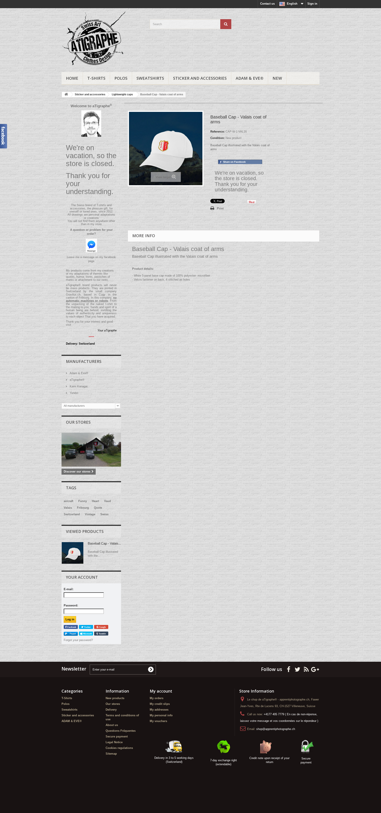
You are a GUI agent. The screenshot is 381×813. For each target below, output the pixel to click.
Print (220, 208)
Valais (68, 507)
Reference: (217, 131)
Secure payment (117, 736)
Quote (98, 507)
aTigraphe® (76, 379)
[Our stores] (91, 450)
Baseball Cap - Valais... (104, 543)
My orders (156, 698)
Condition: (217, 138)
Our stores (78, 422)
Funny (82, 501)
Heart (95, 501)
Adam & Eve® (78, 373)
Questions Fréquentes (121, 730)
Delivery (111, 709)
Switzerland (72, 514)
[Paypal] (71, 634)
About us (112, 725)
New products (115, 698)
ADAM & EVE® (249, 78)
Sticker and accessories (200, 78)
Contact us (267, 3)
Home (72, 78)
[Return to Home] (66, 94)
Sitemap (111, 753)
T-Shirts (96, 78)
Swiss (104, 514)
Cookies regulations (119, 748)
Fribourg (83, 507)
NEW (277, 78)
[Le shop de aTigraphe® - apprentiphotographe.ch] (102, 39)
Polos (120, 78)
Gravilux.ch (73, 294)
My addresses (159, 709)
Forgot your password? (78, 640)
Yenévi (73, 393)
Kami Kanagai (78, 386)
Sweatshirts (150, 78)
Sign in (312, 3)
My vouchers (158, 721)
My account (161, 691)
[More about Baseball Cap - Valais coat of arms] (73, 553)
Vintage (90, 514)
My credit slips (160, 704)
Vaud (107, 501)
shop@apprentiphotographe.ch (275, 729)
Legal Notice (114, 742)
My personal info (161, 715)
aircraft (68, 501)
